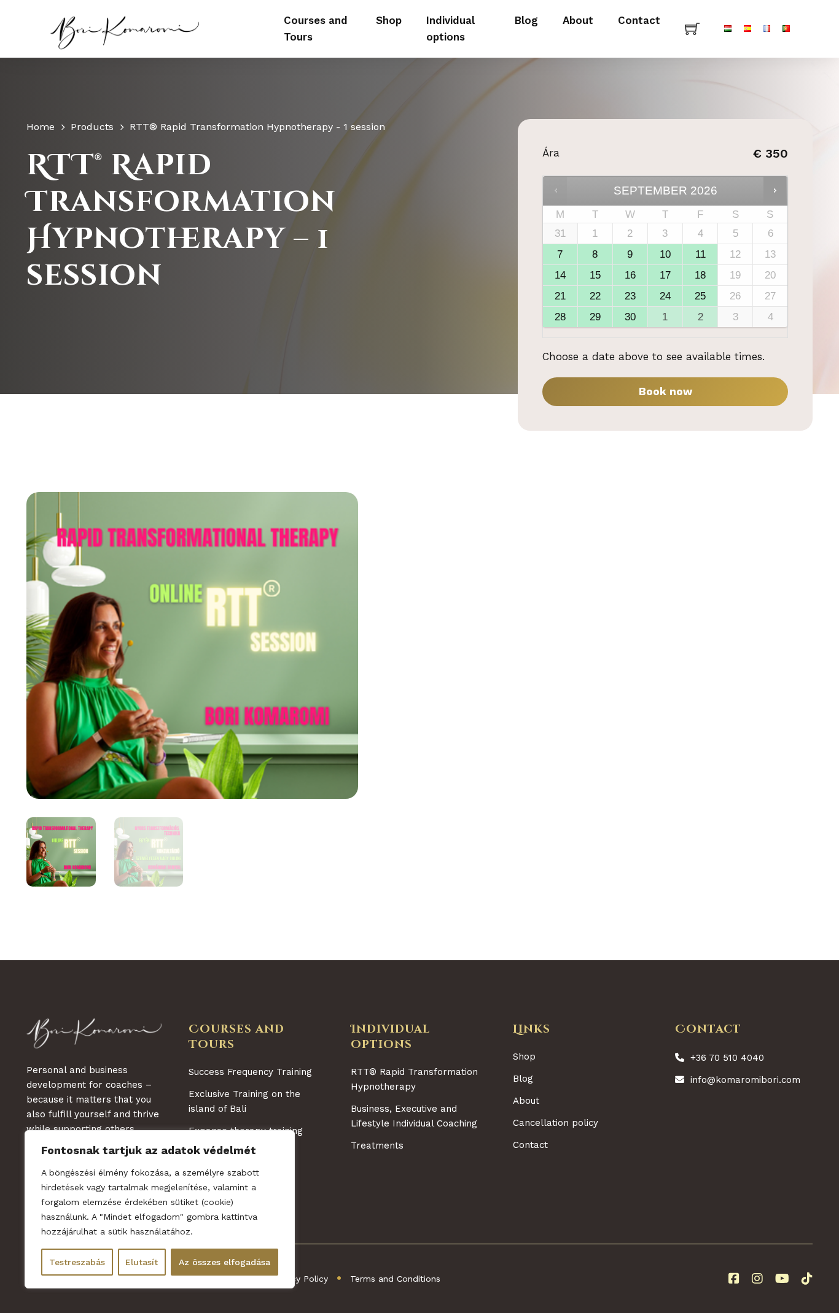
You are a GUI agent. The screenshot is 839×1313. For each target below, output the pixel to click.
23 (630, 296)
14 (560, 275)
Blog (526, 20)
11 (700, 254)
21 (560, 296)
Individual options (450, 28)
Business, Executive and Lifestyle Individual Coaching (414, 1116)
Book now (665, 391)
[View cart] (692, 28)
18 (700, 275)
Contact (639, 20)
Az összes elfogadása (224, 1262)
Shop (389, 20)
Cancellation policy (555, 1122)
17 (665, 275)
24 (665, 296)
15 (595, 275)
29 (595, 317)
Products (92, 127)
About (578, 20)
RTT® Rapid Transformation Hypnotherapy (414, 1079)
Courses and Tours (316, 28)
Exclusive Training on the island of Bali (244, 1101)
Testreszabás (77, 1262)
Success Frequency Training (250, 1071)
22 (595, 296)
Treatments (377, 1145)
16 (630, 275)
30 (630, 317)
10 (665, 254)
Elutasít (141, 1262)
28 (560, 317)
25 (700, 296)
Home (40, 127)
